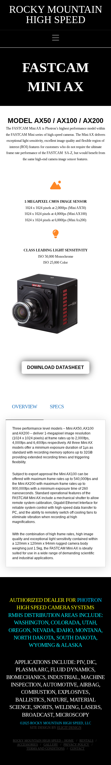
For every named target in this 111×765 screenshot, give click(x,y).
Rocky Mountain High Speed (55, 14)
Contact (77, 748)
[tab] (25, 405)
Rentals (86, 740)
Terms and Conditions (45, 748)
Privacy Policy (76, 744)
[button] (55, 38)
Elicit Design (69, 728)
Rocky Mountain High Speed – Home (43, 740)
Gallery (51, 744)
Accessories (27, 744)
